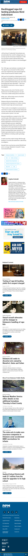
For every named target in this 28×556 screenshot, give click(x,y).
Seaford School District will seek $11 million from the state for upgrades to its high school (14, 477)
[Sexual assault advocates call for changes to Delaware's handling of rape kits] (13, 307)
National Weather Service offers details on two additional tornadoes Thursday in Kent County (12, 399)
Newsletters (17, 517)
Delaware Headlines (10, 155)
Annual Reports (6, 526)
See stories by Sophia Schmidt (15, 201)
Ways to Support (18, 526)
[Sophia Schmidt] (4, 181)
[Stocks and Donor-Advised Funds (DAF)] (14, 213)
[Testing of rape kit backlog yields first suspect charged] (13, 270)
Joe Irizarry (5, 444)
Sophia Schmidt (5, 18)
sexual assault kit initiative (12, 169)
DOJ (7, 157)
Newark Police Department (11, 160)
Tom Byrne (5, 406)
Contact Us (17, 531)
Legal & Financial (6, 520)
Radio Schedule (18, 523)
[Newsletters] (14, 233)
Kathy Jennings (14, 157)
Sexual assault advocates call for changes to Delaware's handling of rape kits (13, 320)
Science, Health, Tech (7, 430)
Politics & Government (7, 315)
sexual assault (21, 155)
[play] (2, 554)
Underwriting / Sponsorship (5, 532)
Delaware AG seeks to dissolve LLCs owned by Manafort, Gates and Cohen (13, 360)
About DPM (5, 529)
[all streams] (26, 554)
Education (4, 472)
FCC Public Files (6, 523)
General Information (7, 517)
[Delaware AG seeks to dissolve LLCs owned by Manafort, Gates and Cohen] (13, 348)
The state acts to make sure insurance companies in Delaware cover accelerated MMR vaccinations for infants (13, 436)
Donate (24, 2)
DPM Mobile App (18, 520)
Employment (17, 529)
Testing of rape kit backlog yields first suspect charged (13, 282)
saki (14, 166)
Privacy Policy (16, 515)
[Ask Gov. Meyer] (14, 248)
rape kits (8, 166)
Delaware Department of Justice (13, 163)
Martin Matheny (6, 483)
